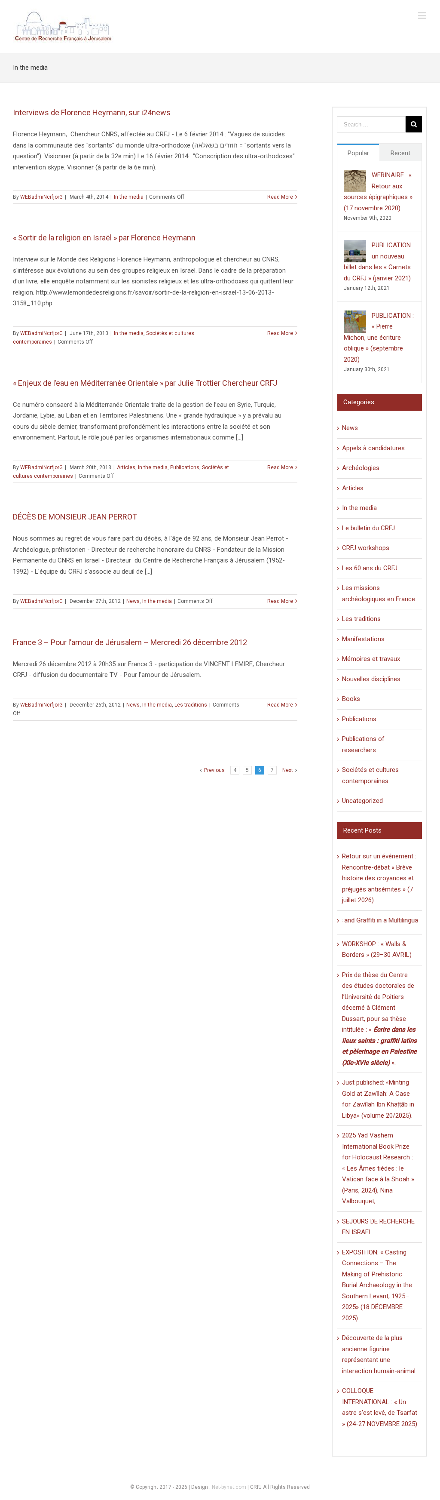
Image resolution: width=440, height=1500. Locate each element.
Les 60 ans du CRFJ (369, 568)
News (133, 601)
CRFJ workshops (365, 548)
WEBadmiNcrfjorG (41, 197)
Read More (280, 197)
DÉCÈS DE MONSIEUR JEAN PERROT (75, 516)
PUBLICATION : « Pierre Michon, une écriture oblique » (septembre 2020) (379, 337)
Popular (358, 153)
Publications (184, 467)
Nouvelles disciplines (371, 679)
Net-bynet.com (229, 1487)
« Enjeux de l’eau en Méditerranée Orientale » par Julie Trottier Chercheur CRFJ (145, 382)
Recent (400, 153)
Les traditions (190, 705)
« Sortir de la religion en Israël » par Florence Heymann (104, 237)
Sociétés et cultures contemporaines (370, 775)
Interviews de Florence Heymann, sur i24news (92, 112)
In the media (129, 197)
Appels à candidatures (373, 448)
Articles (126, 467)
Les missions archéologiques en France (378, 593)
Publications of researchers (363, 744)
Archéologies (360, 468)
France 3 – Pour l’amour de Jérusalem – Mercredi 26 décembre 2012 (130, 642)
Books (351, 699)
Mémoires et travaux (371, 659)
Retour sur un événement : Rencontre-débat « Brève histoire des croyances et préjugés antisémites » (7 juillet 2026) (379, 878)
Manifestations (363, 639)
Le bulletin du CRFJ (368, 528)
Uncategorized (362, 801)
